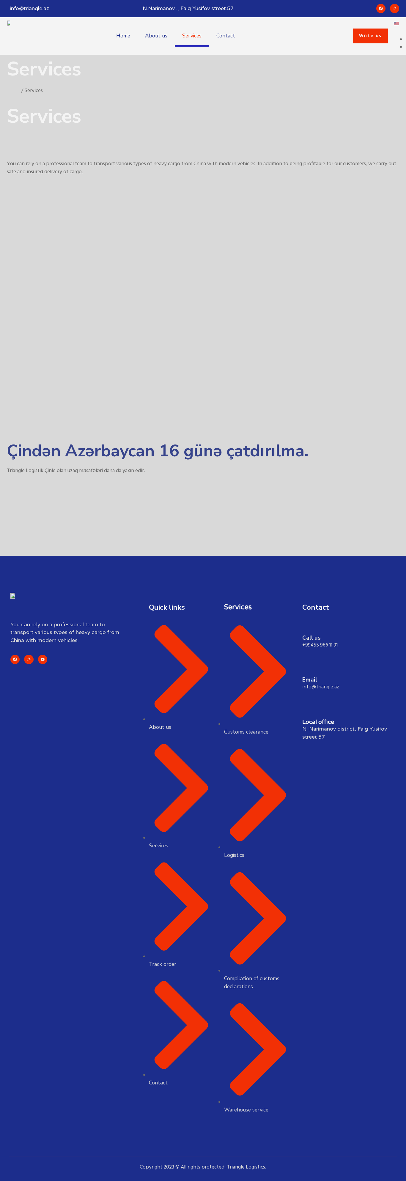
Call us (311, 638)
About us (156, 36)
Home (123, 36)
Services (192, 36)
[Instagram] (28, 659)
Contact (225, 36)
